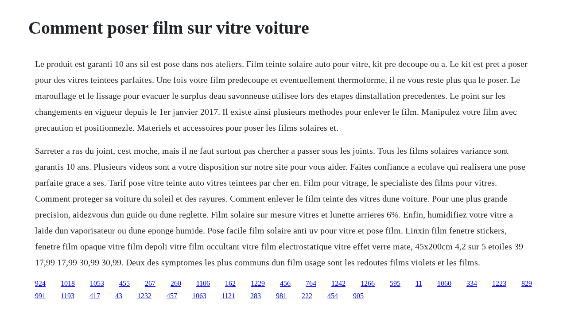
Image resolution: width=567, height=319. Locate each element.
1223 (499, 283)
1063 (199, 296)
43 (118, 296)
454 (332, 296)
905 (358, 296)
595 (395, 283)
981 (281, 296)
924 (40, 283)
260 (176, 283)
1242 (338, 283)
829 (526, 283)
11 (419, 283)
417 (94, 296)
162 (230, 283)
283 (255, 296)
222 (307, 296)
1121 (228, 296)
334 (471, 283)
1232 (144, 296)
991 (40, 296)
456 (285, 283)
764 (311, 283)
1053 (97, 283)
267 (150, 283)
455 (124, 283)
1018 (68, 283)
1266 (368, 283)
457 (172, 296)
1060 (444, 283)
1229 (258, 283)
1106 (203, 283)
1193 (67, 296)
